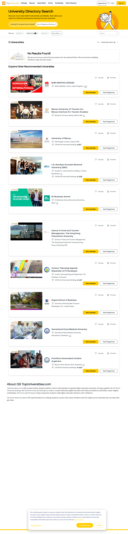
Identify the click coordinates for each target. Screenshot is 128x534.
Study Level (31, 33)
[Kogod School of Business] (47, 302)
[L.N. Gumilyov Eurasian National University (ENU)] (47, 166)
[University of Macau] (47, 140)
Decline (99, 525)
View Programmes (109, 92)
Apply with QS (102, 3)
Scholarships (59, 3)
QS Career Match (13, 398)
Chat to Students (71, 3)
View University (91, 92)
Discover (32, 3)
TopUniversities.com (14, 388)
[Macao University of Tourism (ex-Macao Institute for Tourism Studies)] (47, 111)
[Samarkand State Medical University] (47, 331)
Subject (19, 33)
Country (44, 33)
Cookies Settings (36, 525)
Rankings (24, 3)
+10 (85, 86)
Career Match (41, 3)
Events (50, 3)
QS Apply (31, 393)
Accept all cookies (84, 525)
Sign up (121, 3)
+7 (61, 174)
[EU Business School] (47, 198)
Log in (112, 3)
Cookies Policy (79, 520)
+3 (57, 203)
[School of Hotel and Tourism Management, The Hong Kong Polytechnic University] (47, 232)
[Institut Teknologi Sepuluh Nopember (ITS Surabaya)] (47, 270)
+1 (84, 115)
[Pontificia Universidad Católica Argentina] (47, 360)
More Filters (56, 33)
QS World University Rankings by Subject (39, 391)
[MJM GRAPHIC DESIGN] (47, 84)
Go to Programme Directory (46, 24)
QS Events (20, 393)
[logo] (11, 3)
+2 (70, 335)
